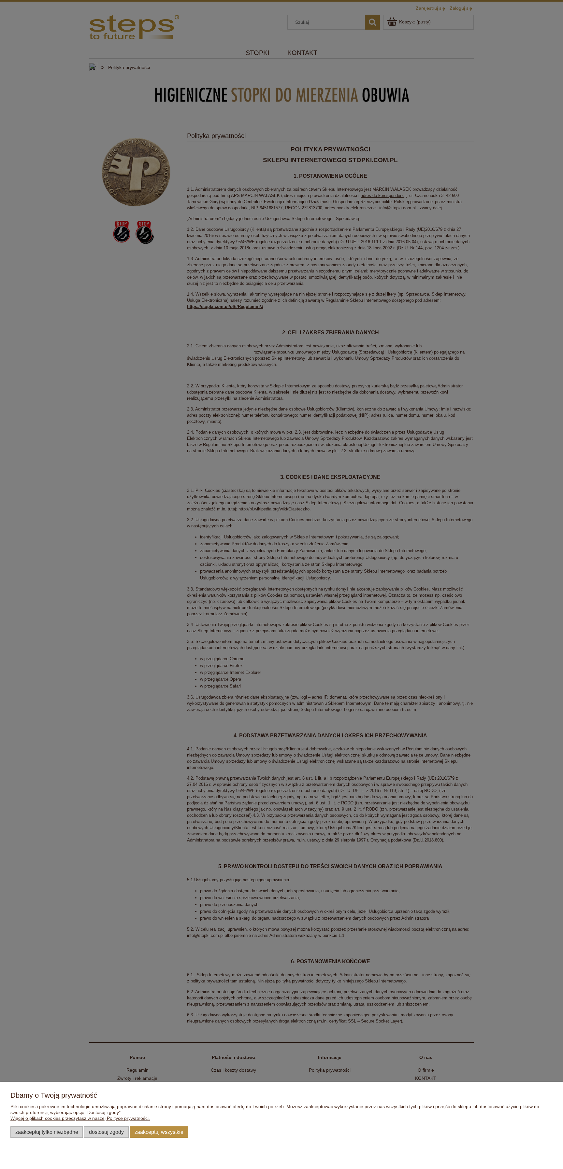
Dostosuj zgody (106, 1132)
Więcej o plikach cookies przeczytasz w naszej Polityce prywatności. (80, 1118)
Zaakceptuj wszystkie (159, 1132)
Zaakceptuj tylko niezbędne (46, 1132)
